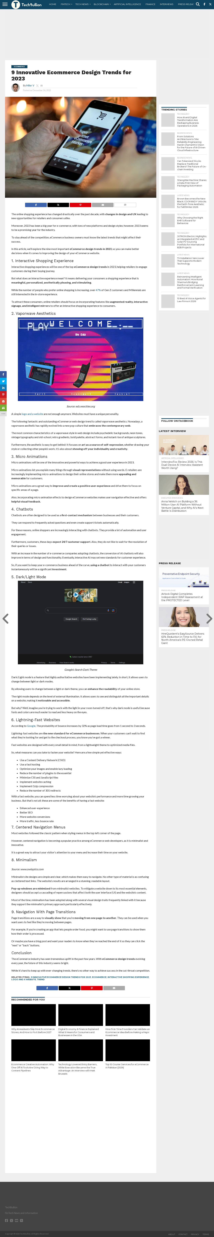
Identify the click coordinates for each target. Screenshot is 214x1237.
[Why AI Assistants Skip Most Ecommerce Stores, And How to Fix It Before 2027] (33, 1017)
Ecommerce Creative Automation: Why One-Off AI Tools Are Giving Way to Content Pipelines (32, 1067)
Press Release (187, 4)
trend (41, 979)
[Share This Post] (58, 204)
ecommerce (99, 977)
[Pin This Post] (80, 204)
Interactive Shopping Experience (128, 977)
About (171, 1234)
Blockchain (101, 4)
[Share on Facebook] (36, 204)
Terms (205, 1234)
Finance (150, 4)
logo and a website (23, 979)
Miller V (30, 85)
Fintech (65, 4)
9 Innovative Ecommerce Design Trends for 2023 (61, 977)
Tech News (82, 4)
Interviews (166, 4)
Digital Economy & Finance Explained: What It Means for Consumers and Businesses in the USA (78, 1032)
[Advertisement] (107, 34)
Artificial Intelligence (127, 4)
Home (52, 4)
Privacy (195, 1234)
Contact (183, 1234)
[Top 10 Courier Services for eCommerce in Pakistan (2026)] (127, 1052)
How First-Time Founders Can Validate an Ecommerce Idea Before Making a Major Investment (127, 1032)
